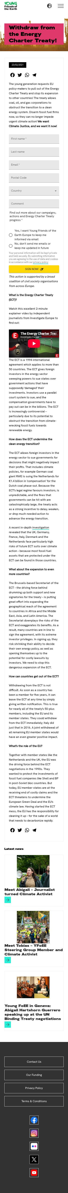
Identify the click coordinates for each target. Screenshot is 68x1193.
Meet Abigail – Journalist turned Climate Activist (30, 891)
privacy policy (40, 262)
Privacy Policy (34, 1088)
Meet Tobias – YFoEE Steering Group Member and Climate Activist (34, 950)
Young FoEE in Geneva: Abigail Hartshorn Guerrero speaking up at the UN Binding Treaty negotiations (33, 1012)
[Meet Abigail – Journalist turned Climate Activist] (33, 871)
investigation (40, 527)
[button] (49, 5)
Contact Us (34, 1062)
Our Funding (34, 1075)
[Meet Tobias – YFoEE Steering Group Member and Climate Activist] (33, 927)
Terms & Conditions (34, 1101)
